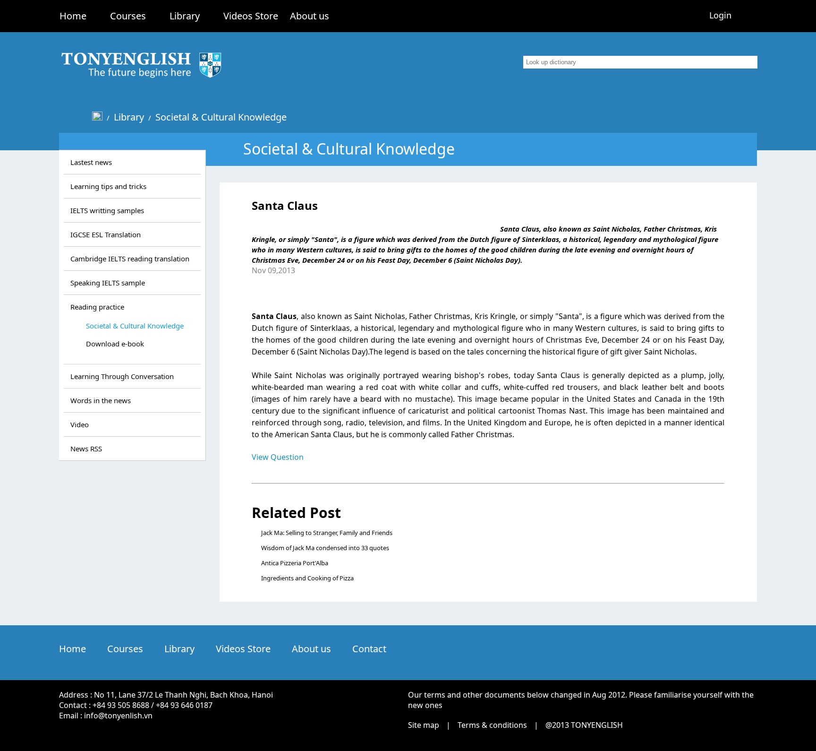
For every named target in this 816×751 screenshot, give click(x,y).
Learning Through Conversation (122, 376)
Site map (423, 725)
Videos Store (250, 15)
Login (720, 15)
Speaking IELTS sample (107, 282)
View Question (278, 457)
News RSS (86, 448)
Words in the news (100, 400)
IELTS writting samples (107, 210)
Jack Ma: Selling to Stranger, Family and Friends (326, 532)
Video (79, 424)
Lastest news (91, 162)
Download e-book (115, 343)
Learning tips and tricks (108, 186)
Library (185, 15)
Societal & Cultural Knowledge (221, 117)
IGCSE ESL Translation (105, 234)
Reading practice (97, 306)
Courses (128, 15)
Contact (369, 648)
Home (73, 15)
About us (309, 15)
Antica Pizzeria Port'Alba (294, 563)
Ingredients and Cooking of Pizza (307, 578)
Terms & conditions (492, 725)
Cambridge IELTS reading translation (129, 258)
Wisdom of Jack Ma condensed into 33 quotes (325, 548)
